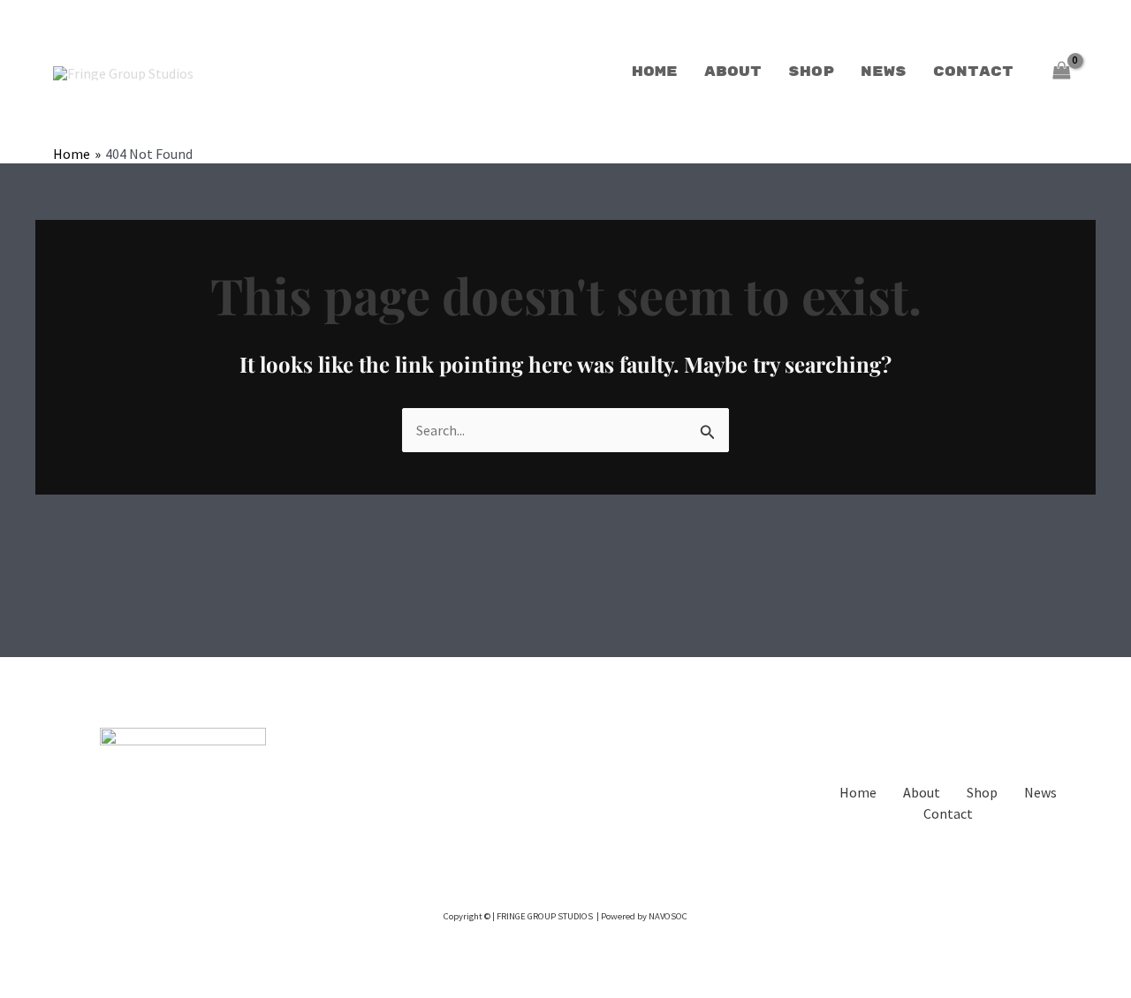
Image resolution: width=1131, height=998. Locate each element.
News (884, 72)
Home (655, 72)
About (733, 72)
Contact (973, 72)
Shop (811, 72)
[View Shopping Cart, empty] (1061, 72)
